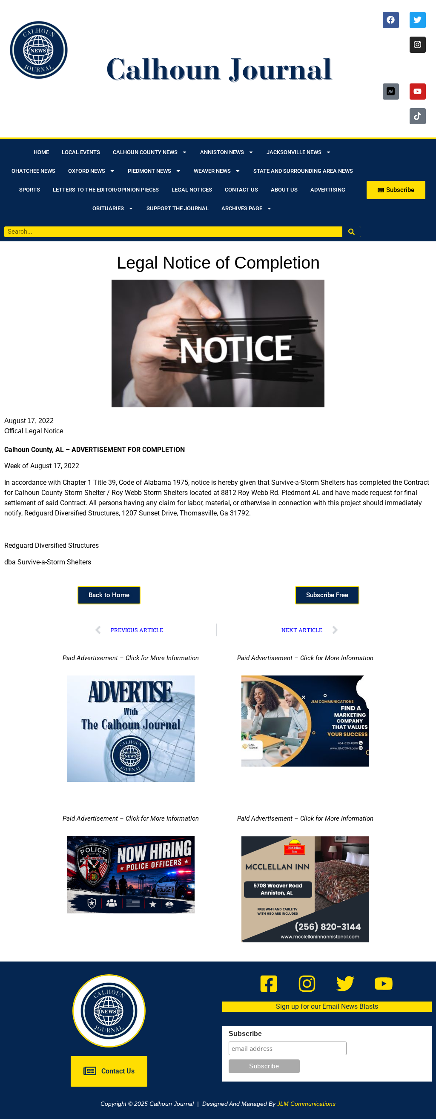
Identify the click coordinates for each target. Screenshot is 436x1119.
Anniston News (222, 152)
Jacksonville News (294, 152)
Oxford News (86, 171)
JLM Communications (306, 1103)
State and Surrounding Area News (303, 171)
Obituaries (108, 208)
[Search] (351, 231)
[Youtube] (418, 91)
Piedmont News (149, 171)
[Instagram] (418, 45)
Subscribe (245, 1033)
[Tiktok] (418, 116)
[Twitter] (418, 20)
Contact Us (241, 189)
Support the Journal (177, 208)
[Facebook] (391, 20)
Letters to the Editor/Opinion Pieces (106, 189)
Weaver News (212, 171)
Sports (29, 189)
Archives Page (241, 208)
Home (41, 152)
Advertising (327, 189)
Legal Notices (192, 189)
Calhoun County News (145, 152)
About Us (284, 189)
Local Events (81, 152)
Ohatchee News (33, 171)
